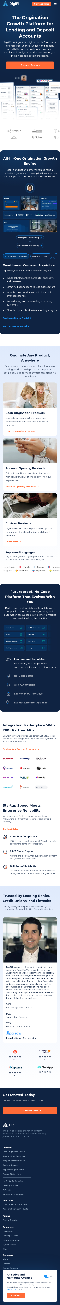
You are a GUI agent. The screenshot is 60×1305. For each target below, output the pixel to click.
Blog (5, 1249)
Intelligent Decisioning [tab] (41, 256)
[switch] (46, 1276)
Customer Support (11, 1240)
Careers (6, 1264)
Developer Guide (10, 1236)
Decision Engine (10, 1165)
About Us (7, 1259)
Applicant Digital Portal (13, 1170)
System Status (9, 1245)
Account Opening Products (15, 1209)
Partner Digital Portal (12, 1174)
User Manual (8, 1231)
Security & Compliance (13, 1194)
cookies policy (12, 1289)
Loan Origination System (14, 1152)
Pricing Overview (10, 1220)
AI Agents (7, 1190)
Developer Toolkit (11, 1185)
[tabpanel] (30, 296)
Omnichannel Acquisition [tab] (17, 256)
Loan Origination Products (15, 1204)
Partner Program (10, 1268)
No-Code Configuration (13, 1181)
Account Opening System (14, 1156)
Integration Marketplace (14, 1161)
